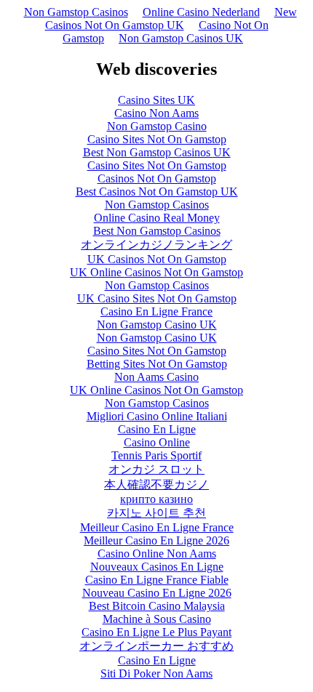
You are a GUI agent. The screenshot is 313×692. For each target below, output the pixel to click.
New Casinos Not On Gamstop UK (171, 18)
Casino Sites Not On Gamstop (156, 139)
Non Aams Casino (156, 377)
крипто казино (156, 499)
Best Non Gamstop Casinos (157, 231)
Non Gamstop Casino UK (157, 324)
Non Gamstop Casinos (76, 12)
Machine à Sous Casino (157, 619)
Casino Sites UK (156, 100)
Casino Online (157, 442)
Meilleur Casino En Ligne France (157, 527)
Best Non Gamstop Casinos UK (157, 152)
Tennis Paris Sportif (156, 455)
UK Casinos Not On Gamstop (156, 259)
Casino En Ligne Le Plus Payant (156, 632)
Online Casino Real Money (157, 218)
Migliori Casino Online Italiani (157, 416)
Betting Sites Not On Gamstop (157, 364)
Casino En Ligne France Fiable (157, 580)
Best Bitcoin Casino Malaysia (157, 606)
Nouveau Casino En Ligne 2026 (156, 593)
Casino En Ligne (157, 429)
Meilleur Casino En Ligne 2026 (156, 540)
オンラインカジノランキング (156, 244)
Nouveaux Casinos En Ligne (156, 566)
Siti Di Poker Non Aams (156, 673)
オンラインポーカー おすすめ (156, 646)
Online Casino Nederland (201, 12)
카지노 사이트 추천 (156, 513)
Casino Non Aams (156, 113)
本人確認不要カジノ (156, 484)
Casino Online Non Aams (157, 553)
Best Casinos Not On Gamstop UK (157, 191)
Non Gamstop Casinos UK (181, 38)
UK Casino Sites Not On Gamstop (157, 298)
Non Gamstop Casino (157, 126)
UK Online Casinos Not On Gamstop (156, 272)
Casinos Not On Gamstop (157, 178)
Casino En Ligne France (156, 311)
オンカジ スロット (156, 469)
